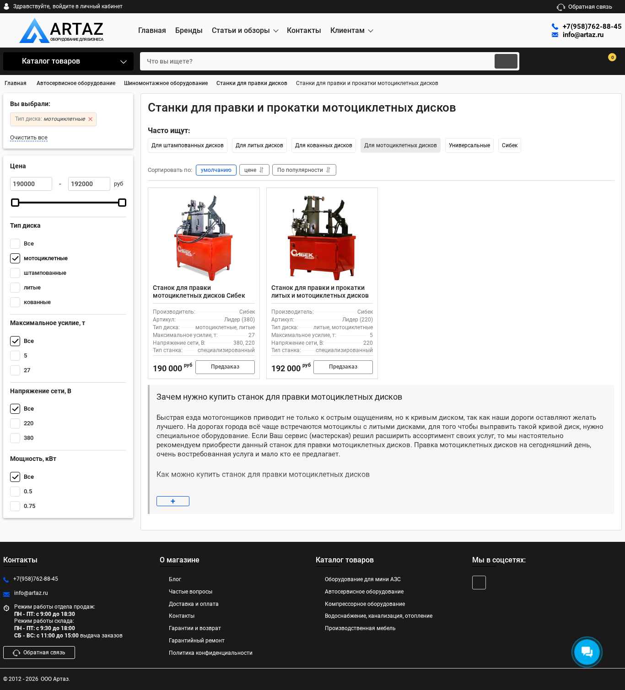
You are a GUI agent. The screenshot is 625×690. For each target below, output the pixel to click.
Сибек (509, 145)
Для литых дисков (259, 145)
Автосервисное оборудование (364, 591)
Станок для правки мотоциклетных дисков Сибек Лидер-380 (199, 295)
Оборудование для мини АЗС (363, 579)
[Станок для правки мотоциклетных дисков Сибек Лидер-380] (204, 238)
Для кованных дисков (323, 145)
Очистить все (29, 137)
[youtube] (479, 582)
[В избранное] (249, 198)
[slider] (15, 202)
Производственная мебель (360, 628)
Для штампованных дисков (187, 145)
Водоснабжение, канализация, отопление (378, 616)
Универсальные (469, 145)
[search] (506, 61)
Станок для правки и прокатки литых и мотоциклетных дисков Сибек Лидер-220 (320, 295)
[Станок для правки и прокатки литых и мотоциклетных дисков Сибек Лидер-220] (322, 238)
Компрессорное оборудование (365, 604)
